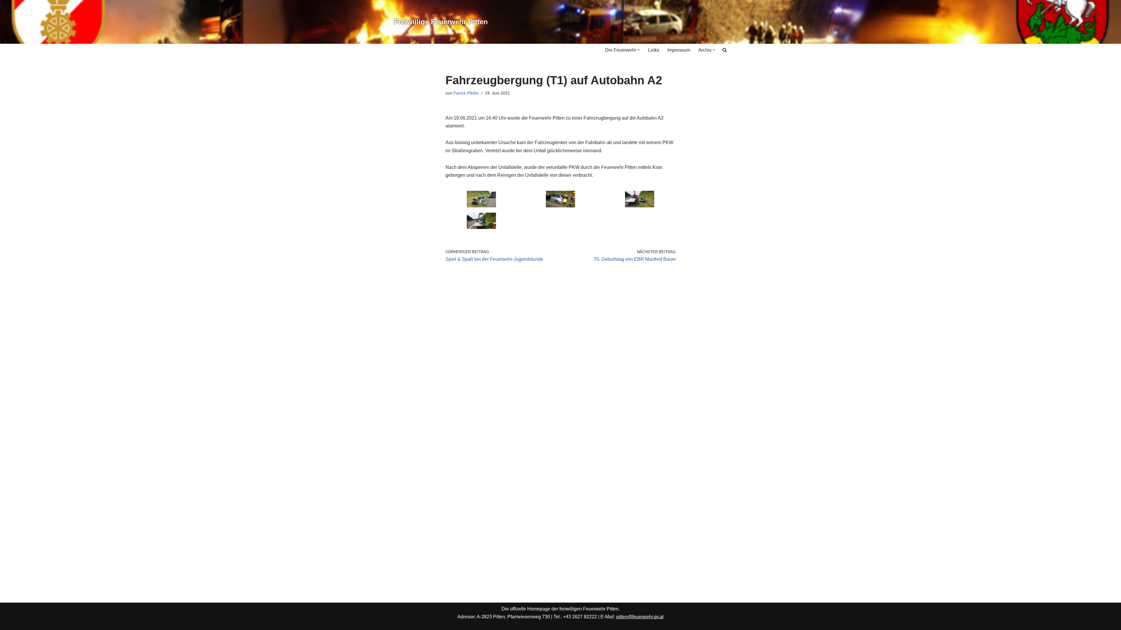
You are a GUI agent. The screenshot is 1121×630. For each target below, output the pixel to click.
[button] (639, 50)
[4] (481, 227)
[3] (639, 205)
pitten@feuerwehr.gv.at (640, 616)
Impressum (678, 50)
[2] (560, 205)
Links (653, 50)
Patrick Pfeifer (466, 93)
